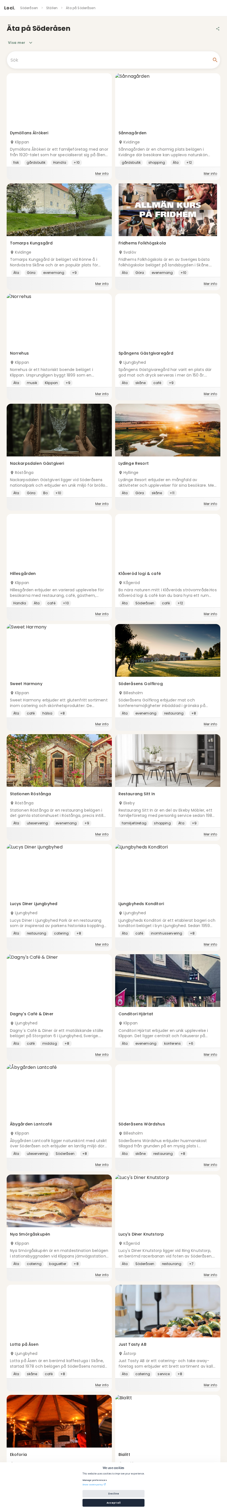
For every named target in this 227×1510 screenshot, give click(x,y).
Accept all (114, 1502)
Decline (113, 1493)
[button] (59, 126)
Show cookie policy (92, 1484)
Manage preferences (94, 1480)
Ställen (52, 8)
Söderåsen (29, 8)
